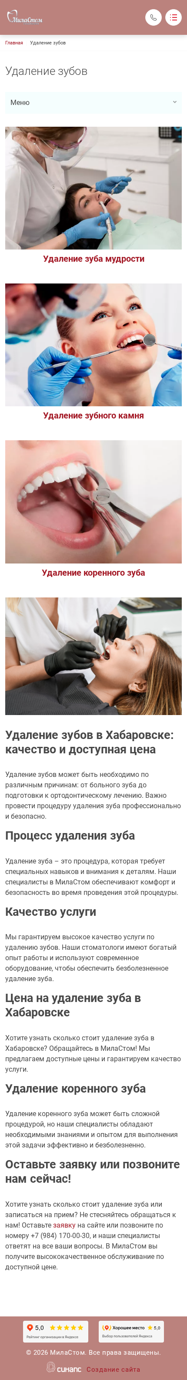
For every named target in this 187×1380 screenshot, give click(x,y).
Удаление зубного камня (93, 415)
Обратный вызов (153, 17)
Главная (14, 43)
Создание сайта (113, 1369)
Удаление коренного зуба (93, 572)
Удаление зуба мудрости (93, 258)
